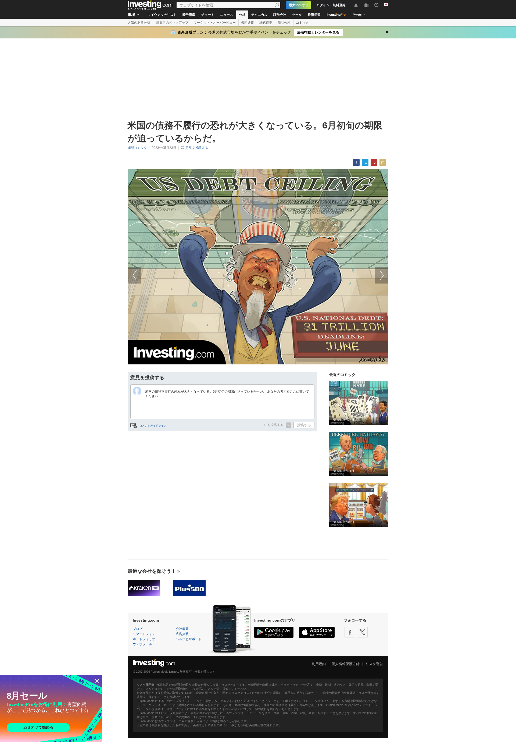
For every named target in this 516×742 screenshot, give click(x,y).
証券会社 (279, 15)
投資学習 (314, 15)
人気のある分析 (139, 22)
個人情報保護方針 (346, 664)
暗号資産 (188, 15)
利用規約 (319, 664)
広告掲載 (182, 634)
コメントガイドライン (152, 425)
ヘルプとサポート (189, 639)
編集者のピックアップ (172, 22)
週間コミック (137, 148)
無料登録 (339, 5)
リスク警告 (374, 664)
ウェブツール (142, 644)
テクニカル (259, 15)
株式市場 (265, 22)
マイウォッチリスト (162, 15)
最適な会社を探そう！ (152, 571)
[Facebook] (350, 632)
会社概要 (182, 629)
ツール (297, 15)
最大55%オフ (299, 5)
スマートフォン (144, 634)
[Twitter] (362, 632)
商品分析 (284, 22)
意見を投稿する (196, 148)
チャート (207, 15)
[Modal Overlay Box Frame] (51, 708)
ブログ (137, 629)
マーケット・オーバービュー (215, 22)
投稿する (304, 425)
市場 (131, 14)
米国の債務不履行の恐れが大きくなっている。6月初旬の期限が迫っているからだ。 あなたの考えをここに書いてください (227, 394)
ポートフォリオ (144, 639)
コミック (302, 22)
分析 (242, 15)
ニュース (226, 15)
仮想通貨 (247, 22)
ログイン (323, 5)
